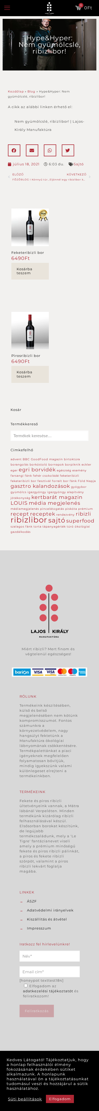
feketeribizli (69, 475)
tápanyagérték (54, 526)
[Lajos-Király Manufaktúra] (49, 8)
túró (70, 526)
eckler (86, 464)
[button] (14, 150)
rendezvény (65, 514)
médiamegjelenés (25, 509)
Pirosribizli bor (25, 355)
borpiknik (73, 464)
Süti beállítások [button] (25, 1099)
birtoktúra (72, 459)
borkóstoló (38, 464)
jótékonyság (20, 498)
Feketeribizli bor (27, 252)
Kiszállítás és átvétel (47, 919)
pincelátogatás (52, 509)
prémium (85, 509)
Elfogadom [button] (60, 1099)
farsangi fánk (21, 475)
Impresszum (39, 928)
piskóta (71, 509)
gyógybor (79, 487)
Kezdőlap (16, 91)
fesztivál (44, 481)
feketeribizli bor (23, 481)
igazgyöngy (36, 492)
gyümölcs (18, 492)
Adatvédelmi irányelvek (50, 910)
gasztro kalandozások (40, 486)
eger (14, 470)
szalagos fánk (21, 526)
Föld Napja (87, 481)
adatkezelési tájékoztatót (48, 991)
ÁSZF (32, 901)
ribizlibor (29, 519)
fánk (73, 481)
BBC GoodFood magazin (43, 459)
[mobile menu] (7, 7)
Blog (31, 91)
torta (37, 526)
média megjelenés (54, 503)
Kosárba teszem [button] (24, 271)
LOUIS (19, 503)
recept (20, 514)
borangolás (20, 464)
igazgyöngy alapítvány (65, 492)
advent (16, 459)
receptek (42, 514)
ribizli (83, 514)
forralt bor (60, 481)
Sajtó (79, 164)
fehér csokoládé (46, 475)
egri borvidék (37, 470)
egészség (64, 470)
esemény (79, 470)
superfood (80, 521)
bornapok (56, 464)
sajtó (56, 520)
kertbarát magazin (57, 497)
